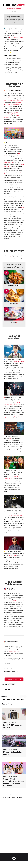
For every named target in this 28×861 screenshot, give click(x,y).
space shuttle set (8, 162)
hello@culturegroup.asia (11, 797)
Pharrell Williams (12, 555)
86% (22, 207)
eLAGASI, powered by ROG (15, 515)
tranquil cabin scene (14, 651)
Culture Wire (6, 722)
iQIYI (10, 438)
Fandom (12, 684)
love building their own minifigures (13, 100)
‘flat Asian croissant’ (18, 601)
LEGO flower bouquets (12, 97)
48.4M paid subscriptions (16, 37)
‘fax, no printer (9, 257)
